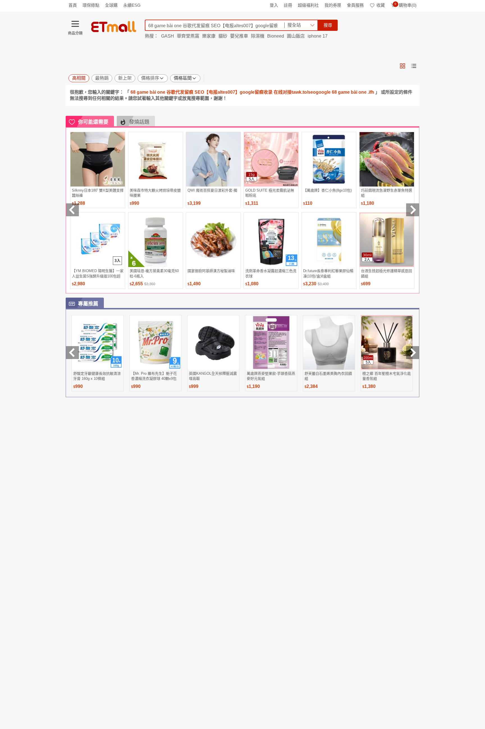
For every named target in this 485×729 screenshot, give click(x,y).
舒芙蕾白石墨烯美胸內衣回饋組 (328, 376)
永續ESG (132, 5)
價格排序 (150, 78)
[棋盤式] (402, 66)
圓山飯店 (296, 36)
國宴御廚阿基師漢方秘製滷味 (211, 271)
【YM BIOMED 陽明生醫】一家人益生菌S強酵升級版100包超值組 (97, 273)
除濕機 (257, 36)
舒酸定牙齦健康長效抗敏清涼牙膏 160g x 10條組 (97, 376)
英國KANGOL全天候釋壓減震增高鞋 (213, 376)
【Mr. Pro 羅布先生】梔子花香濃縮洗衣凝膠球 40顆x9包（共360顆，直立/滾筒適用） (154, 376)
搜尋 (328, 25)
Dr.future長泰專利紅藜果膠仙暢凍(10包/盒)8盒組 (328, 273)
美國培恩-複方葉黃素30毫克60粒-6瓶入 (154, 273)
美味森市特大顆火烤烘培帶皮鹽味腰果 (155, 192)
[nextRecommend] (412, 209)
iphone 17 (318, 36)
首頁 (72, 5)
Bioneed (275, 36)
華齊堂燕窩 (188, 36)
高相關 (79, 78)
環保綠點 (91, 5)
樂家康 (209, 36)
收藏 (380, 5)
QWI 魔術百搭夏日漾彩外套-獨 (212, 190)
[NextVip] (412, 352)
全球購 (111, 5)
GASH (167, 36)
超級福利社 (308, 5)
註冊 (288, 5)
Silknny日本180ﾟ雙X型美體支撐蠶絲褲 (97, 192)
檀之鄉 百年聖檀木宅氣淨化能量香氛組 (386, 376)
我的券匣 (332, 5)
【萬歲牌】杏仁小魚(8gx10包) (327, 190)
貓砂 (222, 36)
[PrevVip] (72, 352)
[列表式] (413, 66)
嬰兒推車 (239, 36)
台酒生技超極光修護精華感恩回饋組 (386, 273)
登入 (274, 5)
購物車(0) (406, 5)
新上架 (125, 78)
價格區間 (183, 78)
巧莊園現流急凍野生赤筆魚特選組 (386, 192)
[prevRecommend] (72, 209)
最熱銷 (102, 78)
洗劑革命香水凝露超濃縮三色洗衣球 (270, 273)
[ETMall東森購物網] (113, 26)
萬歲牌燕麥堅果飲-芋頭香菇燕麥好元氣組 (271, 376)
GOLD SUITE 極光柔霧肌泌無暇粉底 (269, 192)
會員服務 (355, 5)
